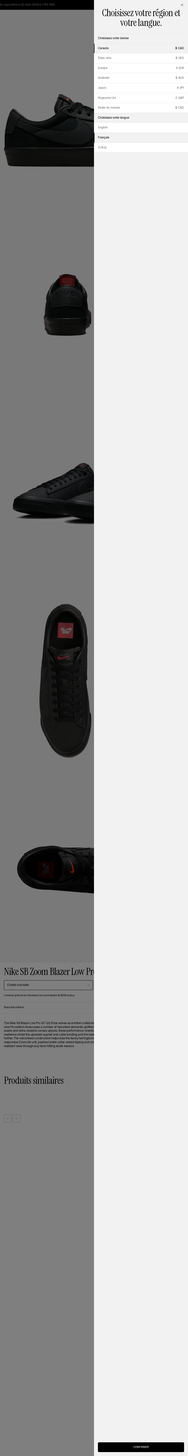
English (102, 127)
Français (103, 137)
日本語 (102, 147)
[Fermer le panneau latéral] (182, 5)
